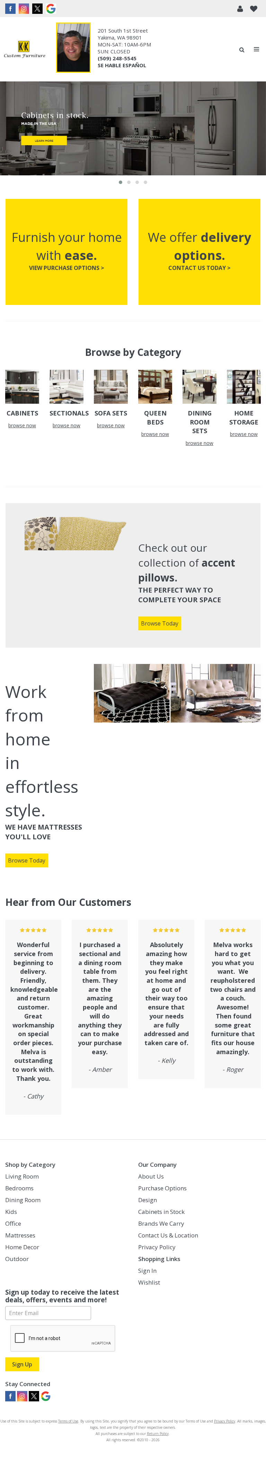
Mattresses (20, 1235)
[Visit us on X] (38, 8)
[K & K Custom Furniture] (24, 49)
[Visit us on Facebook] (11, 8)
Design (147, 1200)
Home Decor (22, 1247)
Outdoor (17, 1259)
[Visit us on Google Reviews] (52, 8)
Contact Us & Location (168, 1235)
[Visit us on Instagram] (25, 8)
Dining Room (23, 1200)
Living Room (22, 1176)
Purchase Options (162, 1188)
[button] (240, 8)
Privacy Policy (157, 1247)
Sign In (147, 1271)
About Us (151, 1176)
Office (13, 1223)
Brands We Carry (161, 1223)
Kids (11, 1212)
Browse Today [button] (159, 623)
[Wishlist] (254, 8)
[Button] (257, 49)
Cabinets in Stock (161, 1212)
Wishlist (149, 1282)
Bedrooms (19, 1188)
